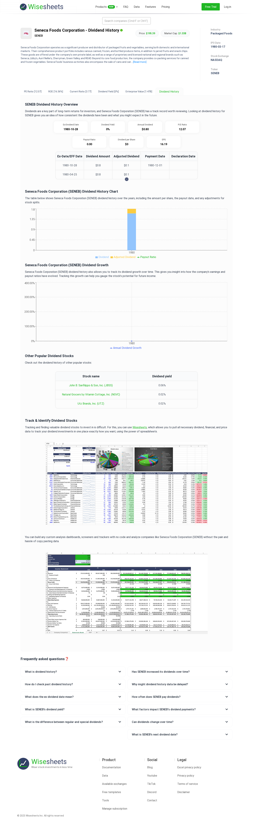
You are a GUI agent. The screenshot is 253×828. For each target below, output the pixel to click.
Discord (151, 792)
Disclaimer (183, 792)
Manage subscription (114, 808)
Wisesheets (140, 427)
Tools (105, 800)
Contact (152, 800)
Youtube (152, 775)
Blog (150, 767)
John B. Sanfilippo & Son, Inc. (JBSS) (91, 385)
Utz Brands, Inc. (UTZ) (91, 403)
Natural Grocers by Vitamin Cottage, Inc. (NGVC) (91, 394)
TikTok (151, 784)
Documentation (111, 767)
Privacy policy (185, 775)
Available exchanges (114, 784)
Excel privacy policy (189, 767)
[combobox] (126, 20)
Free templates (111, 792)
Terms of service (187, 784)
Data (105, 775)
